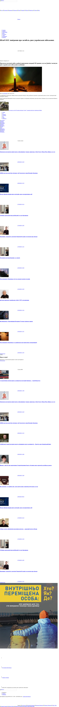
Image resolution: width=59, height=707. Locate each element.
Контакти (4, 694)
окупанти (4, 115)
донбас (3, 112)
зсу (3, 113)
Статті (3, 35)
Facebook (33, 705)
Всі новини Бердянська (6, 667)
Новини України (5, 677)
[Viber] (18, 10)
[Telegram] (15, 10)
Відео (3, 33)
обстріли (4, 114)
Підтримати (4, 36)
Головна (4, 30)
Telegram (49, 705)
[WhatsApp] (30, 10)
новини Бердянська (27, 696)
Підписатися (2, 360)
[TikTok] (26, 10)
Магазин (4, 37)
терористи (4, 118)
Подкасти (4, 34)
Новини (3, 31)
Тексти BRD (4, 32)
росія (3, 117)
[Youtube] (22, 10)
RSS (33, 706)
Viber (55, 705)
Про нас (3, 693)
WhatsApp (21, 706)
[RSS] (38, 10)
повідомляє (5, 93)
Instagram (41, 705)
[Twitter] (35, 10)
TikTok (12, 706)
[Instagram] (10, 10)
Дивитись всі (2, 353)
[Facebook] (5, 10)
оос (3, 116)
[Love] (1, 10)
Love (25, 705)
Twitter (28, 706)
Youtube (5, 706)
